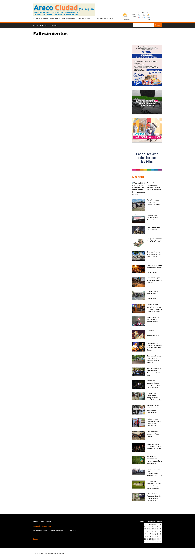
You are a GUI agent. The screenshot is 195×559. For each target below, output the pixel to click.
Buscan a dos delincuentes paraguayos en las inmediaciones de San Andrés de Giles (154, 397)
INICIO (35, 25)
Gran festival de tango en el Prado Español (153, 434)
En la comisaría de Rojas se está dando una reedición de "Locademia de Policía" (154, 498)
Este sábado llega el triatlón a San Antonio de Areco (154, 280)
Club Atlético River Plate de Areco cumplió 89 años (153, 319)
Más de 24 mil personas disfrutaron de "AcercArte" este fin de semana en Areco (154, 385)
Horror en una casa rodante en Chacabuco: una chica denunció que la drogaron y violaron (154, 473)
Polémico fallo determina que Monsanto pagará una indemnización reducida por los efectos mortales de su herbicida (154, 463)
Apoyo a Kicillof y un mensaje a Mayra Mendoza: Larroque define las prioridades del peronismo (154, 187)
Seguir (35, 539)
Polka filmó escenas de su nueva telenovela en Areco (153, 202)
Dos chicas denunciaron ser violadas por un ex (153, 333)
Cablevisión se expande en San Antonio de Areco (153, 217)
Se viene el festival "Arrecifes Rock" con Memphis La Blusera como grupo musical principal (154, 448)
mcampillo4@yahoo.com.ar (43, 526)
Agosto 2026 (152, 524)
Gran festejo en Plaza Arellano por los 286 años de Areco (154, 254)
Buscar (157, 25)
